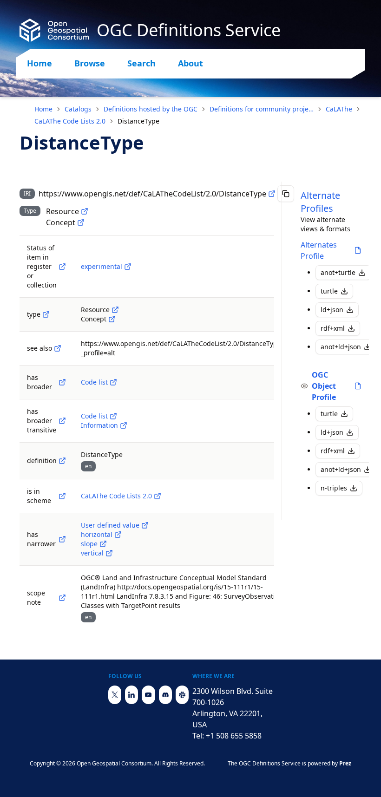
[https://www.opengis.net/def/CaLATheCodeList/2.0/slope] (103, 544)
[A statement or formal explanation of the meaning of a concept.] (62, 460)
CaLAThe (339, 109)
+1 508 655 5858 (234, 736)
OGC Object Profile (324, 386)
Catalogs (78, 109)
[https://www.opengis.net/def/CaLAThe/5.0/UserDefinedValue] (145, 525)
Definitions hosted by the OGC (150, 109)
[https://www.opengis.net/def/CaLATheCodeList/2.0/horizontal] (118, 534)
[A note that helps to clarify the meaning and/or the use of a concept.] (62, 597)
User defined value (110, 525)
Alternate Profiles (320, 202)
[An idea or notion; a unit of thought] (81, 222)
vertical (92, 553)
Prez (345, 763)
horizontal (96, 534)
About (190, 63)
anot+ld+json (341, 346)
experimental (101, 266)
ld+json (332, 309)
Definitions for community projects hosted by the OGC (262, 109)
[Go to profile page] (357, 250)
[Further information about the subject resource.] (57, 348)
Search (141, 63)
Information (99, 425)
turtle (329, 291)
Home (39, 63)
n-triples (334, 487)
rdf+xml (333, 328)
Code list (94, 382)
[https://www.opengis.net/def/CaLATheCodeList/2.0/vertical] (109, 553)
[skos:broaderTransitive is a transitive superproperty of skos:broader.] (62, 421)
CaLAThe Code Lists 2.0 (69, 121)
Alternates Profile (319, 250)
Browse (89, 63)
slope (89, 543)
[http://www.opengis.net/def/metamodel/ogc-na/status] (62, 266)
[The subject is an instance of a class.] (46, 314)
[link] (138, 121)
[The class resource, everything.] (84, 211)
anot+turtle (338, 272)
